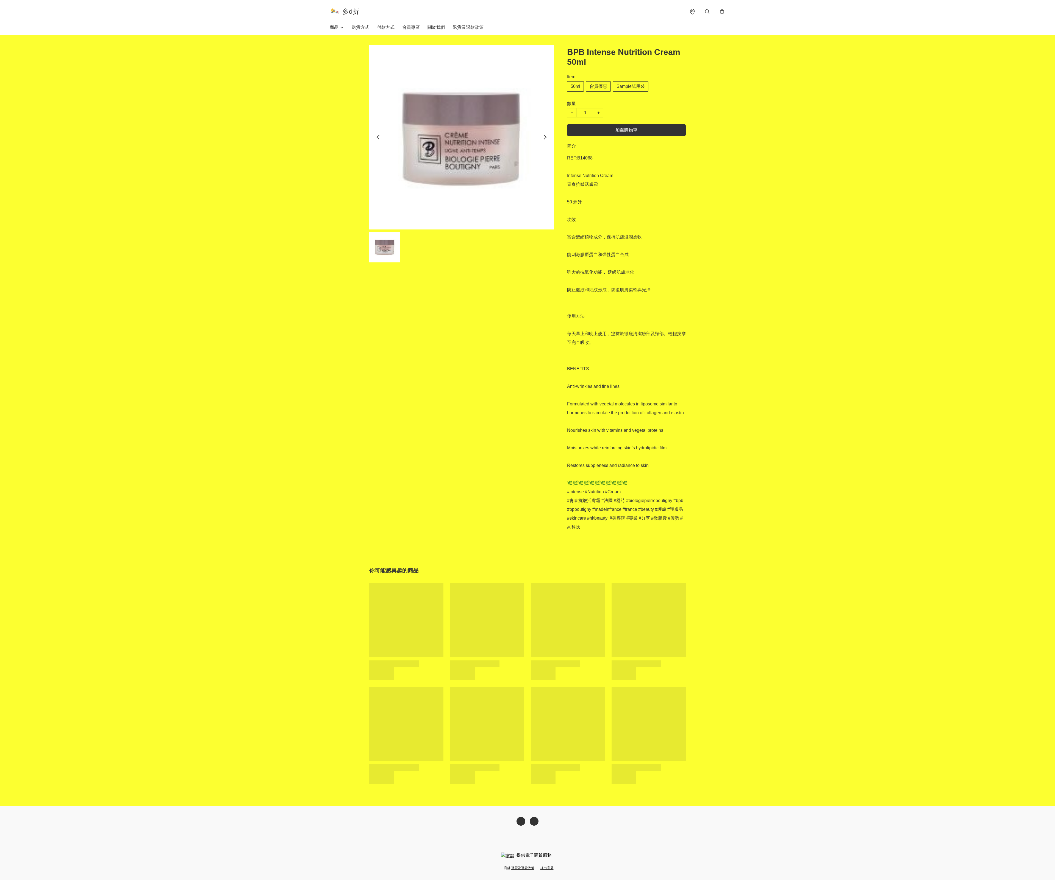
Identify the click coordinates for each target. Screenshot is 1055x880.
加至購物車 (626, 130)
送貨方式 (360, 27)
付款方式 (386, 27)
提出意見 (547, 868)
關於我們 (436, 27)
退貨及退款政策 (468, 27)
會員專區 (411, 27)
